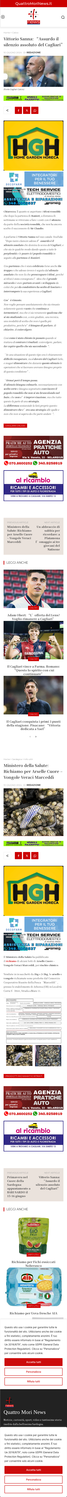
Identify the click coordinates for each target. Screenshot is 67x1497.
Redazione (34, 52)
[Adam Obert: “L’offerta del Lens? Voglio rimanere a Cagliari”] (33, 589)
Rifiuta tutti (33, 1489)
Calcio (15, 32)
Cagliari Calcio (15, 425)
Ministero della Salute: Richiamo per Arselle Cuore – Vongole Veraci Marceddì (19, 534)
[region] (33, 1462)
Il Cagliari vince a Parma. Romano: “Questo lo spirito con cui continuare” (33, 670)
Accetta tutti (33, 1469)
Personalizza (33, 1479)
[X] (26, 110)
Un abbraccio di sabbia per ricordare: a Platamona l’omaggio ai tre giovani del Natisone (48, 538)
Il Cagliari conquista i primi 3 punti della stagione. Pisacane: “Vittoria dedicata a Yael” (33, 725)
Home (7, 32)
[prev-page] (30, 737)
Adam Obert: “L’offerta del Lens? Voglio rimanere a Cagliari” (33, 617)
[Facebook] (18, 110)
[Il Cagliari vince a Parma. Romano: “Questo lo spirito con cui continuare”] (33, 640)
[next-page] (36, 737)
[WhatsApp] (34, 110)
